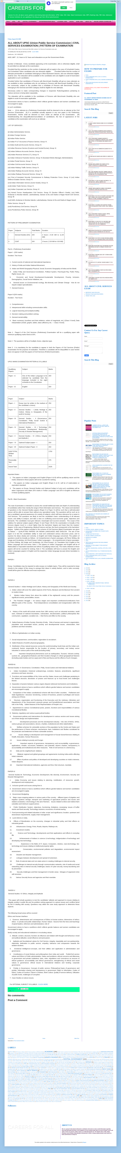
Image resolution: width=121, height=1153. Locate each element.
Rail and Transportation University (93, 1088)
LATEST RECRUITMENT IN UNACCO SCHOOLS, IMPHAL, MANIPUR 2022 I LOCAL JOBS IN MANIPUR (99, 214)
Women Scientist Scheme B (41, 1101)
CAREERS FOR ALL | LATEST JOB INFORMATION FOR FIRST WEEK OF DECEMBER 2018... (100, 426)
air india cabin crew (52, 1054)
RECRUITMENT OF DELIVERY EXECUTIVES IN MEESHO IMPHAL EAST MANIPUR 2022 (100, 278)
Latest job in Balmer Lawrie (21, 1074)
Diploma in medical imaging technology (101, 1062)
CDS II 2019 (44, 1059)
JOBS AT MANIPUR (32, 1070)
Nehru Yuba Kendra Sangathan (60, 1083)
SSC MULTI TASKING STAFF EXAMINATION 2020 (91, 1095)
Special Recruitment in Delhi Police (68, 1095)
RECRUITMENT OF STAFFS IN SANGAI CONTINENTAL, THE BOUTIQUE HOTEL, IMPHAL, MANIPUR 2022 (99, 181)
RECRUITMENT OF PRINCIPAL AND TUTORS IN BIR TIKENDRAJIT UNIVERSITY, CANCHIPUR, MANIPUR (102, 445)
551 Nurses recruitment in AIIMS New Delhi (35, 1051)
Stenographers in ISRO (107, 1095)
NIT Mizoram (23, 1084)
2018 (87, 592)
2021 (87, 571)
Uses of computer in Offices (69, 1100)
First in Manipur (89, 1065)
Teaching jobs (17, 1098)
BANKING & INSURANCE (51, 1057)
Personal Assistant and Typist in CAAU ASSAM (31, 1087)
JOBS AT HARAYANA (20, 1070)
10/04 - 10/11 (90, 575)
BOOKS (71, 21)
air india (44, 1054)
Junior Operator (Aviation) (35, 1073)
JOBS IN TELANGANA (100, 1072)
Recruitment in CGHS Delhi (70, 1090)
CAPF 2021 (100, 1057)
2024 (87, 568)
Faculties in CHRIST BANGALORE (78, 1063)
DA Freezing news (80, 1062)
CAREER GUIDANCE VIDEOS (14, 24)
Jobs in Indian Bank (32, 1072)
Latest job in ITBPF (77, 1074)
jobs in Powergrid (90, 1072)
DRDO (25, 1063)
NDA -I (47, 1083)
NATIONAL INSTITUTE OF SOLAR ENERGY (99, 1081)
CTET (74, 1062)
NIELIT (9, 1084)
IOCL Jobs (53, 1069)
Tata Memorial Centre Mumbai (107, 1097)
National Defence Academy (65, 1081)
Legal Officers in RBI (72, 1079)
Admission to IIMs (13, 1053)
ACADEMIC (49, 1051)
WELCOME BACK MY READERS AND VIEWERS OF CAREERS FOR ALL (100, 156)
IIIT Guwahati (41, 1067)
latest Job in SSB (20, 1076)
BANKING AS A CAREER (91, 537)
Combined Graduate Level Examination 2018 (63, 1060)
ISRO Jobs (58, 1069)
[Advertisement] (48, 31)
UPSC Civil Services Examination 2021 (24, 1100)
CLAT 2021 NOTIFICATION (36, 1060)
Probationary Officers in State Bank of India (23, 1088)
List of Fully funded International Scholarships (100, 1079)
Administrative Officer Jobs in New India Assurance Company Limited (86, 1051)
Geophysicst (18, 1066)
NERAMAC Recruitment (72, 1083)
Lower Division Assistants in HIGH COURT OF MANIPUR (28, 1080)
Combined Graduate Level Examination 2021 (82, 1060)
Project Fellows (44, 1088)
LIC (78, 1079)
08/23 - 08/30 (90, 581)
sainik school (90, 1094)
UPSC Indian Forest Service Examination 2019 (42, 1100)
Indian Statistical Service (33, 1069)
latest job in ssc (28, 1076)
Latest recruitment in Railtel (77, 1077)
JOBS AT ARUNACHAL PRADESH (93, 1069)
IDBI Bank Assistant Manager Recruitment (20, 1067)
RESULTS (59, 1094)
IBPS (9, 1067)
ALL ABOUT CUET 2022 (104, 1054)
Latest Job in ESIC (50, 1074)
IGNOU (31, 1067)
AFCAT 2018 (88, 1053)
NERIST (79, 1083)
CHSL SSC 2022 (26, 1060)
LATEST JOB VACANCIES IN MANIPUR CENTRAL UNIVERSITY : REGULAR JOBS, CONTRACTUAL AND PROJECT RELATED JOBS (100, 131)
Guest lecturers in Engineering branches (41, 1066)
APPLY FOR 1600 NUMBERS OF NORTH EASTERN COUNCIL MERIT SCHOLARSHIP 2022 (99, 270)
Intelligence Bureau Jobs (44, 1069)
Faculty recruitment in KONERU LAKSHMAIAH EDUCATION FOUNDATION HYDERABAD (38, 1065)
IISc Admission (49, 1067)
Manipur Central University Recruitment (84, 1080)
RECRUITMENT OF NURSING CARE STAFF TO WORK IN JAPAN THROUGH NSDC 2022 (100, 255)
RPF (75, 1094)
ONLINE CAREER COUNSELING (102, 21)
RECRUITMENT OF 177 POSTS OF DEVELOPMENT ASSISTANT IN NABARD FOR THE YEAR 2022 (101, 474)
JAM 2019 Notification (67, 1069)
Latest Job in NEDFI (98, 1074)
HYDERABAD (109, 1066)
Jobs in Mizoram (62, 1072)
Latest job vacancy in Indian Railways (41, 1076)
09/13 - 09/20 (90, 579)
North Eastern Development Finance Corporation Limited (58, 1084)
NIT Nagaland (30, 1084)
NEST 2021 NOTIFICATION (103, 1083)
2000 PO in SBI (11, 1051)
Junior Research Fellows (61, 1073)
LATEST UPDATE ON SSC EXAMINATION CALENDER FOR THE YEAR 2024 (100, 149)
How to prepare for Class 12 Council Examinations (80, 1066)
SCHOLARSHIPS (103, 1094)
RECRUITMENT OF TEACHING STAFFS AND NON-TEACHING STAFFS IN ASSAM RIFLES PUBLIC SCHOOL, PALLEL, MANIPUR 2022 (100, 206)
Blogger (84, 1142)
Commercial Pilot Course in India (99, 1060)
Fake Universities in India (61, 1065)
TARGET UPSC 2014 (85, 1097)
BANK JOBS (79, 21)
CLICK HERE (35, 51)
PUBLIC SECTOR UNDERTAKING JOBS (61, 1088)
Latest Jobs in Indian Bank (77, 1076)
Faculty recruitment (97, 1063)
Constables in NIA (44, 1062)
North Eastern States (101, 1084)
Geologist (13, 1066)
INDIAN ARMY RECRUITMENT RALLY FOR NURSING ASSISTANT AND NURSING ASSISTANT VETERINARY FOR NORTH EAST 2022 (100, 247)
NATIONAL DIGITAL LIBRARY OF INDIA (94, 529)
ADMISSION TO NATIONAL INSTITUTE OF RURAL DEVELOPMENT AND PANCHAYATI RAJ (36, 1053)
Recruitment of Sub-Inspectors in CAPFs (31, 1094)
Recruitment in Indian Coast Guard (94, 1090)
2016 (87, 596)
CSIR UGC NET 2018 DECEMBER (65, 1062)
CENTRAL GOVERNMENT (30, 21)
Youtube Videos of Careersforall (54, 1101)
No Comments (91, 127)
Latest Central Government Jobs (74, 1073)
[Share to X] (24, 989)
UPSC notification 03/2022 (57, 1100)
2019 (87, 591)
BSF (95, 1057)
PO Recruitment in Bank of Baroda (63, 1087)
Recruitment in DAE (81, 1090)
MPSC (45, 1081)
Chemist (9, 1060)
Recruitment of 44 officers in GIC (83, 1091)
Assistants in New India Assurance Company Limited (22, 1057)
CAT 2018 (32, 1059)
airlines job (59, 1054)
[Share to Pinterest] (27, 989)
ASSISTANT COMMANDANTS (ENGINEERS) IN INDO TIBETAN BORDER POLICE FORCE (28, 1056)
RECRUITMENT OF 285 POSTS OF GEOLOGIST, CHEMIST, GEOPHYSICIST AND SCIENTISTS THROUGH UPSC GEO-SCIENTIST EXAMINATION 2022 (102, 456)
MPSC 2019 (50, 1081)
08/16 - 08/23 (90, 588)
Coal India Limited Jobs (48, 1060)
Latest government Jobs (107, 1073)
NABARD (56, 1081)
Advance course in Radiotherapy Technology (75, 1053)
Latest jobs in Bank (54, 1076)
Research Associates (44, 1094)
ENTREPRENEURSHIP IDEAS (47, 21)
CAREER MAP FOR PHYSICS (92, 534)
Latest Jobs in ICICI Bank (65, 1076)
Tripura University (28, 1098)
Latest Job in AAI (11, 1074)
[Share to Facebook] (26, 989)
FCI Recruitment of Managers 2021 (77, 1065)
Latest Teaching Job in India (17, 1079)
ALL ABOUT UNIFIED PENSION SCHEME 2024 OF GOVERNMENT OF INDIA (100, 123)
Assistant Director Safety (52, 1056)
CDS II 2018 (37, 1059)
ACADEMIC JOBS (62, 21)
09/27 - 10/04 (90, 577)
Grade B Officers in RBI (27, 1066)
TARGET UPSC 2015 (95, 1097)
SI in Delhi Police (47, 1095)
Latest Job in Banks (32, 1074)
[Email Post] (19, 988)
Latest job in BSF (41, 1074)
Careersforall (26, 1059)
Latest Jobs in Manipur (19, 1077)
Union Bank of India (54, 1098)
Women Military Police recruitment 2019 (27, 1101)
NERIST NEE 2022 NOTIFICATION (89, 1083)
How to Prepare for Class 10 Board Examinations (60, 1066)
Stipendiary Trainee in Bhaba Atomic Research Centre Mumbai (20, 1097)
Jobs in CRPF (105, 1070)
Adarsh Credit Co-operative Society (64, 1051)
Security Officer (22, 1095)
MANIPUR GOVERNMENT (99, 1080)
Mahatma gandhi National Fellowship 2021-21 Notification (51, 1080)
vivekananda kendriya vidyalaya (91, 1100)
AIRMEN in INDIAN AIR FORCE (69, 1054)
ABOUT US (88, 21)
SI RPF (53, 1095)
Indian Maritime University (22, 1069)
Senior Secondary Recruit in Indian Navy (34, 1095)
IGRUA (36, 1067)
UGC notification (46, 1098)
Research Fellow (52, 1094)
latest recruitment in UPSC (89, 1077)
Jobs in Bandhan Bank (87, 1070)
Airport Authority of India (94, 1054)
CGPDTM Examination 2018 (106, 1059)
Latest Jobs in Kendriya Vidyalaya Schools (92, 1076)
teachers (11, 1098)
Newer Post (10, 1038)
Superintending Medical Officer (39, 1097)
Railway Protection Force (105, 1088)
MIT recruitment (34, 1081)
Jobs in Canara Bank (97, 1070)
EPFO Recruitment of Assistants (48, 1063)
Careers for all (19, 1059)
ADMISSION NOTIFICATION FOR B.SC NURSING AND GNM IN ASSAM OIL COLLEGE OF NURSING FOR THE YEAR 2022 (100, 231)
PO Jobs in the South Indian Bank (48, 1087)
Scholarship (96, 1094)
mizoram (40, 1081)
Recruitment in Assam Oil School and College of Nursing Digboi (52, 1090)
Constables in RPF (53, 1062)
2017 (87, 594)
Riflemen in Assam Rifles (68, 1094)
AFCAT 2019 (94, 1053)
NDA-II (51, 1083)
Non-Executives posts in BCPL (40, 1084)
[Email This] (21, 989)
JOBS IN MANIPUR (41, 1072)
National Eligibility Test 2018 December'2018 (80, 1081)
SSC (19, 21)
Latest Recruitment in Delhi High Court (43, 1077)
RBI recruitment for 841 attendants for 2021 (29, 1090)
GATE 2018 (107, 1065)
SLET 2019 (58, 1095)
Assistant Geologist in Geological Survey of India (67, 1056)
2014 (87, 598)
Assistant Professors (98, 1056)
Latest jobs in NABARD (30, 1077)
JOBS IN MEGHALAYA (52, 1072)
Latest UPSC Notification (47, 1079)
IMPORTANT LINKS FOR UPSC (93, 292)
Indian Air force (106, 1067)
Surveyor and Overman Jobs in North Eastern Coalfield (56, 1097)
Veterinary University (80, 1100)
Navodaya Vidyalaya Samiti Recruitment (36, 1083)
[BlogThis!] (23, 989)
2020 (87, 573)
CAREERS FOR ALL (30, 8)
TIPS (22, 1098)
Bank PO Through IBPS (38, 1057)
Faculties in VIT (90, 1063)
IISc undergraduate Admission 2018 (60, 1067)
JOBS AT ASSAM (106, 1069)
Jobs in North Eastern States (80, 1072)
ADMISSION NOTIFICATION (107, 1051)
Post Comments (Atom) (19, 1040)
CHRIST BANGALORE (17, 1060)
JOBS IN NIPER (70, 1072)
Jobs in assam (61, 1070)
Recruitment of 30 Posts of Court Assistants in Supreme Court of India (62, 1091)
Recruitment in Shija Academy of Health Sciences (37, 1091)
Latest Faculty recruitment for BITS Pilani (92, 1073)
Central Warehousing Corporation (93, 1059)
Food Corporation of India (98, 1065)
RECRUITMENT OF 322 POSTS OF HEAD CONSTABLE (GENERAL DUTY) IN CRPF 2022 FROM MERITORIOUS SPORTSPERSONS (100, 238)
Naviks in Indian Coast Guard (22, 1083)
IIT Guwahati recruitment (82, 1067)
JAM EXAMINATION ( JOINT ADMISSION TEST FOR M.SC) (99, 554)
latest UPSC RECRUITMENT (61, 1079)
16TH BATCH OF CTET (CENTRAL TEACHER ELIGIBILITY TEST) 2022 (100, 262)
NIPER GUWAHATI (16, 1084)
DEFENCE (88, 1062)
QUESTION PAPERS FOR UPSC (78, 1088)
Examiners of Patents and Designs (63, 1063)
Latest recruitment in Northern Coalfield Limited (61, 1077)
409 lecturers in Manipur (20, 1051)
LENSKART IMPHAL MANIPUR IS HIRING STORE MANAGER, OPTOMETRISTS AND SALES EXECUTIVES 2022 (99, 188)
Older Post (76, 1038)
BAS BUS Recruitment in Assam (67, 1057)
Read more (97, 127)
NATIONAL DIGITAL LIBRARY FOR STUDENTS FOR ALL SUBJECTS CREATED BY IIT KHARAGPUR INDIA (98, 164)
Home (8, 21)
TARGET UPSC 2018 (90, 295)
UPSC (13, 21)
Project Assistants (36, 1088)
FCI (68, 1065)
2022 (87, 570)
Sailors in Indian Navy (81, 1094)
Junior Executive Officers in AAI (21, 1073)
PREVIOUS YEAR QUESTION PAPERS (94, 294)
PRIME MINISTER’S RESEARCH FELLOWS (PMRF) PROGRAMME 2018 (86, 1087)
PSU (49, 1088)
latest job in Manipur (87, 1074)
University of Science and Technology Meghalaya (87, 1098)
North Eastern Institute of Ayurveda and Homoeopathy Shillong (83, 1084)
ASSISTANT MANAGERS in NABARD (85, 1056)
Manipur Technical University (24, 1081)
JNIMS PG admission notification (78, 1069)
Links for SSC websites (85, 1079)
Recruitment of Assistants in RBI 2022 (99, 1091)
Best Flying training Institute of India (81, 1057)
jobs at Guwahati (11, 1070)
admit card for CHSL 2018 (60, 1053)
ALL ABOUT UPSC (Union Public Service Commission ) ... (100, 586)
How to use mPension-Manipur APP (98, 1066)
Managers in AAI (67, 1080)
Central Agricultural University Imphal (55, 1059)
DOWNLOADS (19, 1063)
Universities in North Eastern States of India (68, 1098)
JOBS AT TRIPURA (53, 1070)
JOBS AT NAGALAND (44, 1070)
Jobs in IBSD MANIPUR (21, 1072)
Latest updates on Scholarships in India (32, 1079)
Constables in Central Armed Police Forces (31, 1062)
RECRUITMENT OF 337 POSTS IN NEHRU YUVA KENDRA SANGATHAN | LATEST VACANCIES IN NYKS (102, 495)
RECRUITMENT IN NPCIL (22, 1091)
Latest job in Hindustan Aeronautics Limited (63, 1074)
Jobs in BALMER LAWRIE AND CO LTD (73, 1070)
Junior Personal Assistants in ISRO (48, 1073)
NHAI (111, 1083)
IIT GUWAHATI (72, 1067)
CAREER (106, 1057)
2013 (87, 600)
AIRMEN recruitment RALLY (82, 1054)
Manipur (73, 1080)
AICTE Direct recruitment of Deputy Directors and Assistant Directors (29, 1054)
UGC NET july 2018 (37, 1098)
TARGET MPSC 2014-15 (74, 1097)
